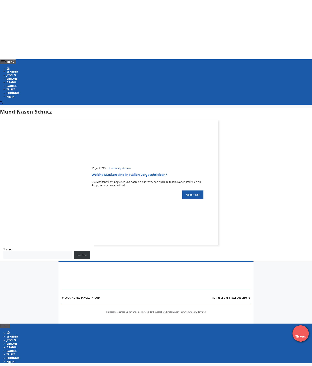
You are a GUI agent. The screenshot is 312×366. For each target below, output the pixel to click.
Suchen (7, 249)
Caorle (11, 86)
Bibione (11, 79)
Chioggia (13, 93)
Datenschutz (240, 297)
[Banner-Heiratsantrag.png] (65, 53)
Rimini (10, 96)
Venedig (12, 71)
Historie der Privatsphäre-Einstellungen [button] (160, 311)
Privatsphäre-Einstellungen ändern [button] (123, 311)
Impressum (220, 297)
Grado (11, 82)
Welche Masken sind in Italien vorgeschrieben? (129, 174)
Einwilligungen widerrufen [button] (193, 311)
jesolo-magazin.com (120, 168)
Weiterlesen (193, 195)
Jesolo (11, 75)
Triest (10, 89)
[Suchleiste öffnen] (2, 103)
